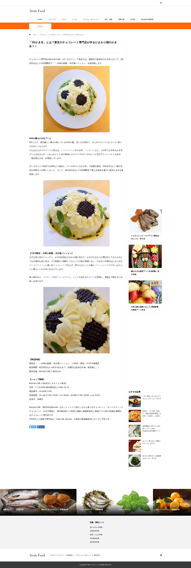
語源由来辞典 (94, 531)
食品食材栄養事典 (147, 19)
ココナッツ (48, 277)
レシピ (75, 19)
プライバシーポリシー (83, 555)
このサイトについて (57, 555)
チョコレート (59, 265)
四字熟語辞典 (94, 538)
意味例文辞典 (94, 542)
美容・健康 (108, 19)
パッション (100, 265)
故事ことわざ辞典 (96, 534)
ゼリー (92, 277)
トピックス (52, 19)
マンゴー (33, 265)
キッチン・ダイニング (91, 19)
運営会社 (97, 555)
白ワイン (59, 277)
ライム (68, 277)
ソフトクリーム (68, 150)
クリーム (41, 265)
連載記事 (121, 19)
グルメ (64, 19)
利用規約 (70, 555)
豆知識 (132, 19)
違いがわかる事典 (96, 527)
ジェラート (90, 150)
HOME (40, 19)
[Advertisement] (145, 122)
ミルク (71, 407)
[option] (19, 502)
